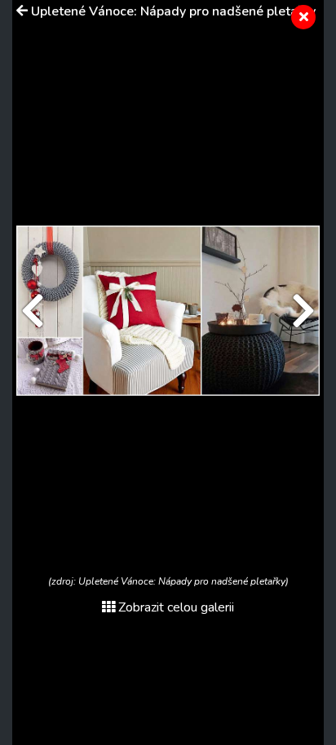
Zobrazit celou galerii (176, 607)
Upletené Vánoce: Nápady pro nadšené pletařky (173, 11)
